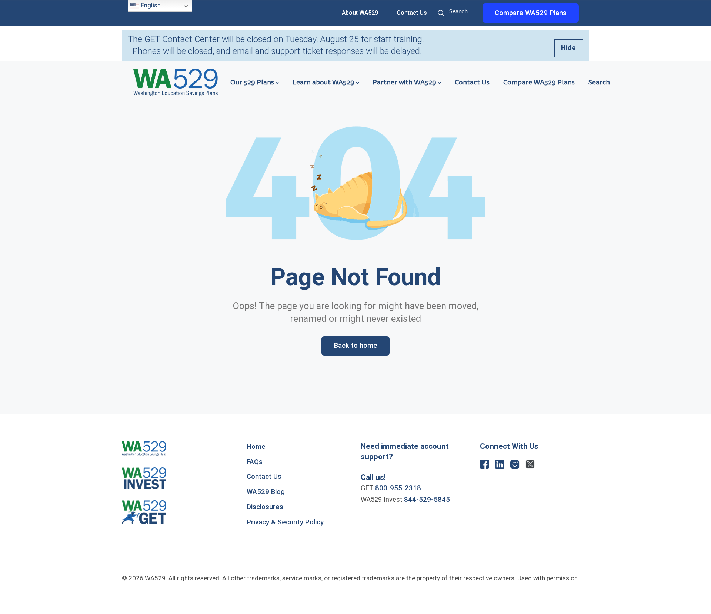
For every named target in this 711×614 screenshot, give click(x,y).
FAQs (255, 462)
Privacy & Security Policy (285, 522)
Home (256, 447)
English (150, 5)
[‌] (484, 466)
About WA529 (360, 12)
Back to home (355, 345)
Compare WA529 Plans (539, 82)
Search (441, 14)
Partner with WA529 (404, 82)
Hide (568, 48)
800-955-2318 (398, 488)
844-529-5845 (427, 499)
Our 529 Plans (252, 82)
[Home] (175, 82)
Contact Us (412, 12)
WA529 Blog (266, 492)
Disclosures (265, 507)
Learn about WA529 (323, 82)
